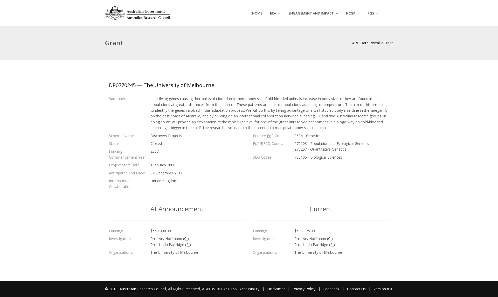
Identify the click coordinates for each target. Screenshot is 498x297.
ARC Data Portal (366, 42)
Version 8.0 (383, 288)
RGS (371, 13)
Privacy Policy (304, 288)
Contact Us (356, 288)
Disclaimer (276, 288)
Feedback (331, 288)
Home (257, 13)
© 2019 (112, 288)
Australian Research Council (143, 288)
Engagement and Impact (311, 13)
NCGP (350, 13)
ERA (273, 13)
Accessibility (249, 288)
